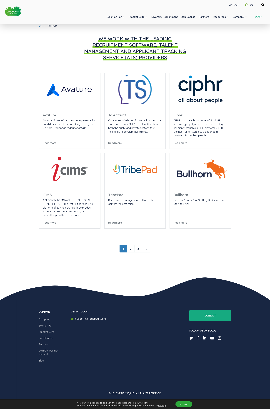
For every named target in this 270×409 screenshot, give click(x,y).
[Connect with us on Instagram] (219, 338)
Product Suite (46, 331)
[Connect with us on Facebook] (198, 338)
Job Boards (45, 338)
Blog (41, 360)
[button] (116, 17)
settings (162, 405)
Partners (44, 344)
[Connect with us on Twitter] (191, 338)
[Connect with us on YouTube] (212, 338)
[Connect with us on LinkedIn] (204, 338)
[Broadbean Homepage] (13, 11)
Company (44, 319)
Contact (234, 4)
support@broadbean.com (90, 318)
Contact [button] (210, 315)
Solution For (45, 325)
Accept (184, 404)
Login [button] (258, 16)
